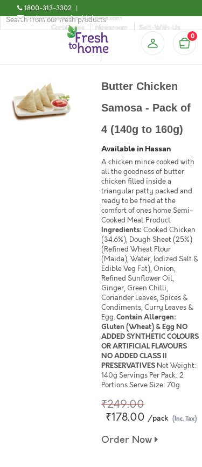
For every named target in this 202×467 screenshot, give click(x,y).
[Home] (87, 29)
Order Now (128, 440)
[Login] (152, 43)
